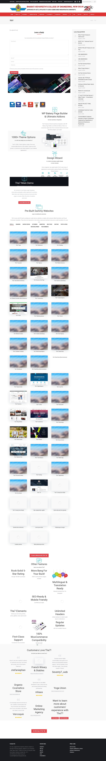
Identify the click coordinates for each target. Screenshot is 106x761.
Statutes (72, 752)
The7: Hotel (18, 315)
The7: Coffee (39, 404)
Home (91, 20)
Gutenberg (34, 224)
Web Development (35, 226)
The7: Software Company (18, 351)
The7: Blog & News (18, 421)
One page (56, 224)
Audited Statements (75, 750)
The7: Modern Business (60, 262)
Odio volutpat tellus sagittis (39, 510)
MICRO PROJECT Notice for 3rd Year (86, 48)
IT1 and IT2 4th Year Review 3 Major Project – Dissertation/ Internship (85, 97)
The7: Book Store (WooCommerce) (60, 357)
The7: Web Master (18, 369)
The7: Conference (39, 421)
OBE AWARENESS (82, 54)
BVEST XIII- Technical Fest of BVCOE (85, 42)
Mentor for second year (84, 90)
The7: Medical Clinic (18, 457)
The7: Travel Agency (39, 457)
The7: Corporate (18, 262)
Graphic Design (26, 224)
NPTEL (41, 748)
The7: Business (18, 404)
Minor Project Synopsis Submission (84, 35)
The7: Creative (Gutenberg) (39, 333)
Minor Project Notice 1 (84, 68)
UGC (41, 754)
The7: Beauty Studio (18, 386)
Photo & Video (64, 224)
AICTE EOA (72, 746)
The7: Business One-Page (39, 280)
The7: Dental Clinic (60, 351)
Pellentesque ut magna (60, 527)
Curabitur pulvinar (18, 544)
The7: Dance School (60, 439)
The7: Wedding (60, 245)
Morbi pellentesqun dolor (39, 544)
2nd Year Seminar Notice (84, 63)
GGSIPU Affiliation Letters (76, 748)
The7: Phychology (60, 422)
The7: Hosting (39, 474)
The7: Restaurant (59, 404)
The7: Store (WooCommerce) (18, 280)
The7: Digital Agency (39, 386)
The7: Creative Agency (59, 297)
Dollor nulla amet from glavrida (60, 510)
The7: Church (60, 316)
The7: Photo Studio (18, 439)
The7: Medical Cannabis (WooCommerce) (18, 298)
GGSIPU (42, 746)
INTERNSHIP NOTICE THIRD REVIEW (85, 111)
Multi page (49, 224)
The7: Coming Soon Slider (60, 492)
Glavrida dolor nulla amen (18, 527)
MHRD (41, 752)
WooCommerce (45, 226)
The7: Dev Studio (18, 493)
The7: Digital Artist (60, 475)
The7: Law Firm (60, 386)
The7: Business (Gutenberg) (59, 280)
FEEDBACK (42, 755)
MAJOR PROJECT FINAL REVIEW (84, 104)
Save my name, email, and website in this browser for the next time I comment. (27, 68)
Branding (18, 224)
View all (12, 224)
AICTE (41, 750)
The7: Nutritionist (39, 245)
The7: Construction (39, 298)
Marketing (42, 224)
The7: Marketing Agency (39, 316)
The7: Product (39, 439)
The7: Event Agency (60, 333)
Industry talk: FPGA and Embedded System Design (85, 78)
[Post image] (18, 238)
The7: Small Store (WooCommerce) (39, 369)
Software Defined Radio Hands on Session (86, 85)
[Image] (39, 661)
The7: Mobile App (59, 457)
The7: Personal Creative (18, 475)
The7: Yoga (18, 245)
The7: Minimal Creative (18, 333)
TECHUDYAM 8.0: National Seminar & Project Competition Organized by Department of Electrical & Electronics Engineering (86, 120)
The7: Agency (39, 262)
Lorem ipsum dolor (39, 527)
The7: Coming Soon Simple (18, 510)
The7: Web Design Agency (39, 351)
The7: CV (39, 492)
